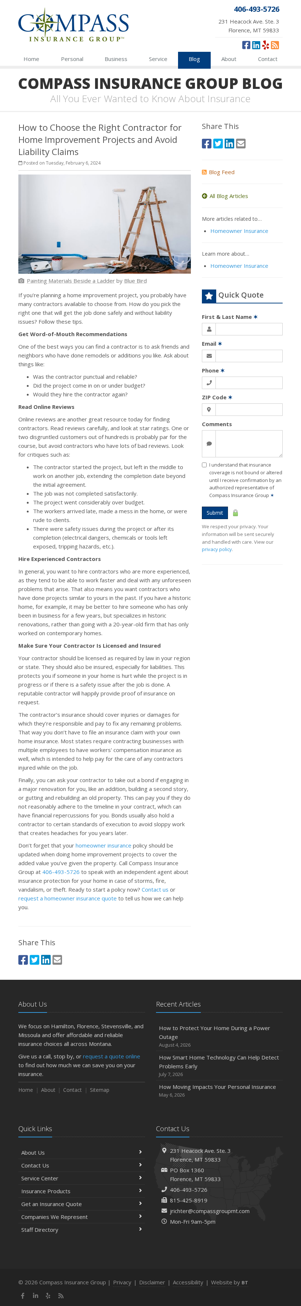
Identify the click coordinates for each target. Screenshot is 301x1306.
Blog (194, 58)
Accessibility (188, 1282)
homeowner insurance (103, 845)
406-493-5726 (61, 871)
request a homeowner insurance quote (67, 898)
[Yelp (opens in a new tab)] (265, 45)
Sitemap (99, 1089)
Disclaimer (152, 1282)
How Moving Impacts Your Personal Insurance (217, 1090)
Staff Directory (39, 1229)
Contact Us (35, 1165)
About (228, 58)
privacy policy (217, 549)
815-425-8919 (188, 1200)
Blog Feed (222, 172)
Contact (268, 58)
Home (31, 58)
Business (116, 58)
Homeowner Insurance (239, 230)
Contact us (155, 889)
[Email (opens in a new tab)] (57, 959)
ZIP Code (217, 397)
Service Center (39, 1178)
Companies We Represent (54, 1216)
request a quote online (111, 1056)
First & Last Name (230, 316)
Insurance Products (45, 1191)
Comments (217, 424)
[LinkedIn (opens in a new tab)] (256, 45)
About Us (33, 1152)
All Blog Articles (229, 195)
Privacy (122, 1282)
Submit (215, 512)
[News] (275, 45)
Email (212, 343)
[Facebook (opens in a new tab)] (246, 45)
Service (158, 58)
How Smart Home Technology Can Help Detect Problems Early (219, 1065)
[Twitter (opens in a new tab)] (34, 959)
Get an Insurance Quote (51, 1204)
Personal (72, 58)
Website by (229, 1282)
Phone (213, 370)
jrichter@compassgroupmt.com (210, 1211)
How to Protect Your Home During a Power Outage (214, 1036)
